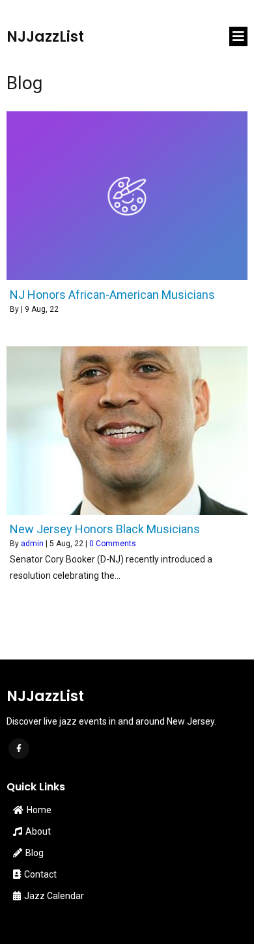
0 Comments (112, 543)
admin (32, 543)
